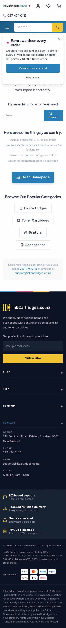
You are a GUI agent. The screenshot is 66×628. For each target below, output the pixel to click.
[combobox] (33, 27)
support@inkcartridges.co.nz (33, 273)
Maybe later (33, 77)
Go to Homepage (35, 177)
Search (53, 117)
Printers (35, 232)
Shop (6, 372)
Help (6, 389)
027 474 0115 (17, 15)
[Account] (38, 5)
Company (9, 406)
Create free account (33, 68)
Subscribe (33, 358)
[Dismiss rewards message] (59, 39)
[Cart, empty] (58, 5)
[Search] (57, 27)
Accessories (35, 245)
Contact (9, 423)
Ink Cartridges (35, 208)
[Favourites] (48, 5)
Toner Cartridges (35, 220)
